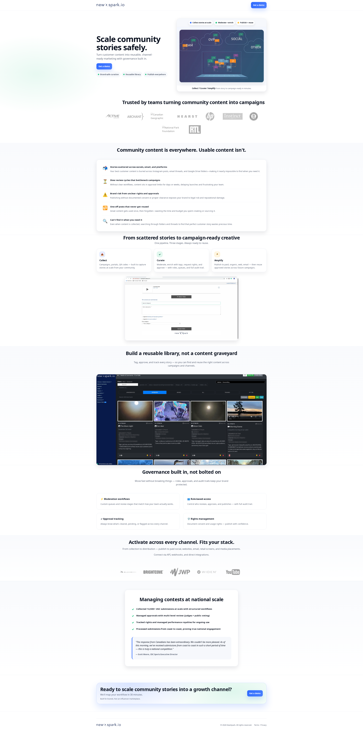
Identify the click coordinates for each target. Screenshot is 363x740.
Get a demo (258, 5)
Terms (256, 725)
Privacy (263, 725)
